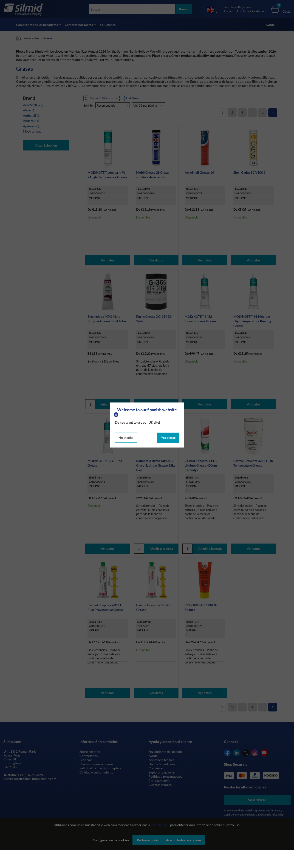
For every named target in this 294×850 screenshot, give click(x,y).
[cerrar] (116, 414)
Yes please (168, 437)
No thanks (126, 437)
